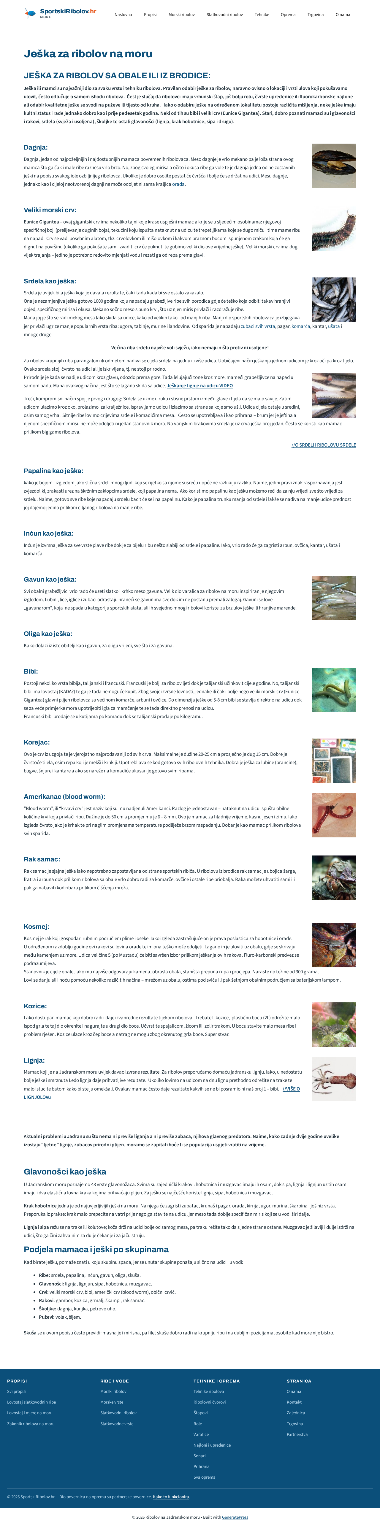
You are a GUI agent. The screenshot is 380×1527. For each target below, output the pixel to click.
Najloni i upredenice (212, 1445)
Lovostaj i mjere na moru (30, 1413)
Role (198, 1424)
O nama (343, 15)
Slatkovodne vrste (116, 1424)
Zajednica (296, 1413)
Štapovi (201, 1413)
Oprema (288, 15)
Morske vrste (111, 1402)
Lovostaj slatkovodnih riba (31, 1402)
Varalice (201, 1434)
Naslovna (123, 15)
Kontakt (294, 1402)
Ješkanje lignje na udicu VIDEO (200, 385)
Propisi (150, 15)
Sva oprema (205, 1477)
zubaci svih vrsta (258, 326)
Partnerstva (297, 1434)
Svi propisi (16, 1391)
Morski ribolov (182, 15)
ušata (334, 326)
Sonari (200, 1456)
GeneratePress (235, 1517)
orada (178, 184)
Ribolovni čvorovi (210, 1402)
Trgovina (316, 15)
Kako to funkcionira (171, 1497)
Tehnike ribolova (209, 1391)
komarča (301, 326)
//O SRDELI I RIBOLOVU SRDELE (324, 445)
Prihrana (202, 1466)
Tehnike (262, 15)
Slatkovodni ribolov (225, 15)
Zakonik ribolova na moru (31, 1424)
